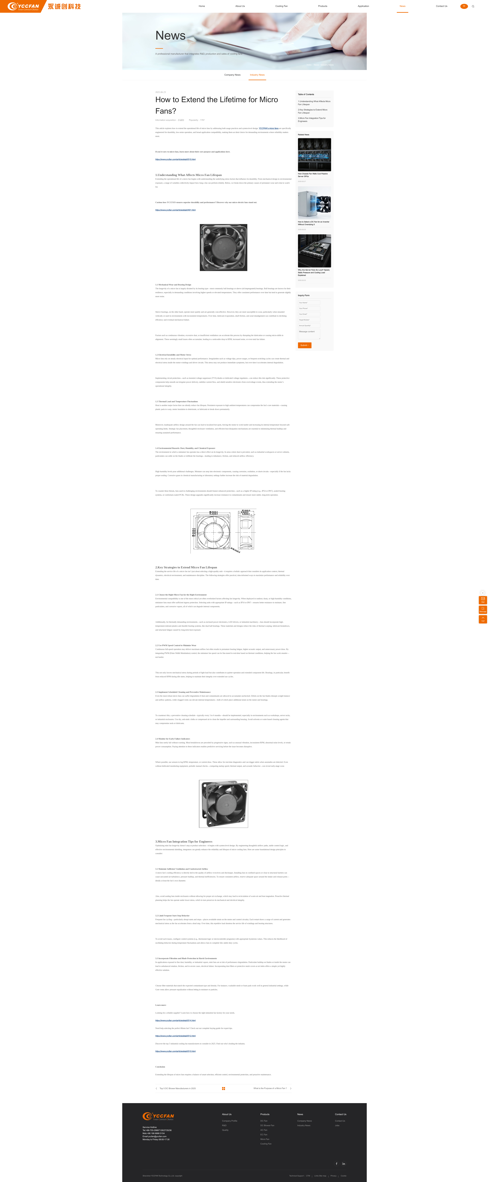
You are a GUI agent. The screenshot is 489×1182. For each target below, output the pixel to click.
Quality (225, 1130)
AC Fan (263, 1130)
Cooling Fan (265, 1144)
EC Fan (263, 1135)
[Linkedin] (343, 1163)
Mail (483, 602)
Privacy (333, 1176)
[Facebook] (336, 1163)
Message (483, 612)
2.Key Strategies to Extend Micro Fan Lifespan (312, 111)
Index (309, 65)
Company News (232, 75)
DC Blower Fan (267, 1126)
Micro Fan (264, 1139)
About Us (227, 1114)
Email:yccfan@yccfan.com (154, 1136)
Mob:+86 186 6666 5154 (154, 1133)
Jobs (337, 1126)
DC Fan (263, 1121)
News (316, 65)
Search (473, 6)
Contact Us (340, 1114)
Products (264, 1114)
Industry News (327, 65)
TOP (483, 621)
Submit (304, 345)
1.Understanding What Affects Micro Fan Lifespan (314, 103)
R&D (224, 1126)
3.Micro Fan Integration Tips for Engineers (312, 119)
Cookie (343, 1176)
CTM (308, 1176)
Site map (322, 1176)
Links (316, 1176)
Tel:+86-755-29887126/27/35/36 (157, 1130)
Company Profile (229, 1121)
